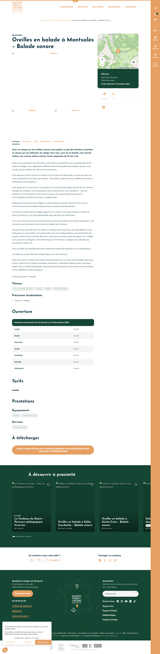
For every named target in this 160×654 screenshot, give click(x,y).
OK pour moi (43, 642)
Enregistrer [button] (54, 560)
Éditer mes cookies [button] (107, 633)
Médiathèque (109, 615)
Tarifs (35, 141)
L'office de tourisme (22, 606)
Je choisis (27, 642)
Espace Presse (110, 611)
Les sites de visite (63, 20)
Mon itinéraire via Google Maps (116, 84)
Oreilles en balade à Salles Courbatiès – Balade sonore (75, 524)
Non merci (10, 642)
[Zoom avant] (102, 59)
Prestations (45, 141)
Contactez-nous (22, 593)
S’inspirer (130, 7)
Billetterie (17, 611)
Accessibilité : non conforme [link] (88, 633)
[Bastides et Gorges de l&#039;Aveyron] (17, 7)
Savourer (98, 7)
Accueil (44, 20)
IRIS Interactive (132, 633)
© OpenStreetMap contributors (128, 68)
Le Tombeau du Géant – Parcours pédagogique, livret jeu (29, 522)
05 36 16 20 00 (19, 601)
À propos (16, 141)
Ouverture (26, 141)
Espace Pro (108, 606)
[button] (75, 1)
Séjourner (114, 7)
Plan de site (72, 633)
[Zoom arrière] (102, 64)
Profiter (83, 7)
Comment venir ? (20, 616)
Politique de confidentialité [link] (57, 633)
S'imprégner (66, 7)
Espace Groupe (110, 619)
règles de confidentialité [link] (70, 636)
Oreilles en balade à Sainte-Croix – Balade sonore (115, 522)
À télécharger (58, 141)
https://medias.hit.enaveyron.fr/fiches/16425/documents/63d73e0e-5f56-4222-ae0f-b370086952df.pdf (53, 450)
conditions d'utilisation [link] (92, 636)
